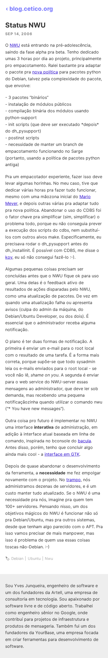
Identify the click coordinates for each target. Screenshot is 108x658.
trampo (73, 479)
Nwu (49, 558)
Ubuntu (34, 558)
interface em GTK (62, 454)
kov (8, 257)
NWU (15, 45)
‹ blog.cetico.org (29, 8)
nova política (45, 72)
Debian (17, 558)
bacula (84, 440)
